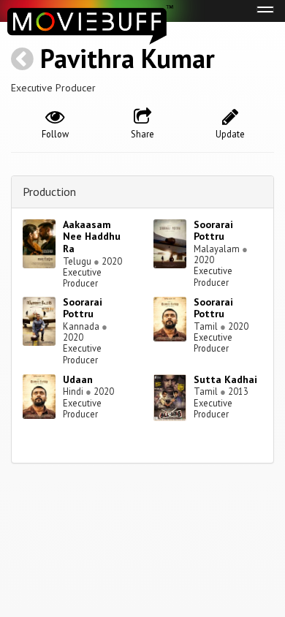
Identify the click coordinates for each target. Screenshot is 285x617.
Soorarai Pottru (213, 230)
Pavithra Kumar (127, 58)
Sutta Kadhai (225, 379)
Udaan (78, 379)
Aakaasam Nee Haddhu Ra (92, 237)
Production (49, 191)
